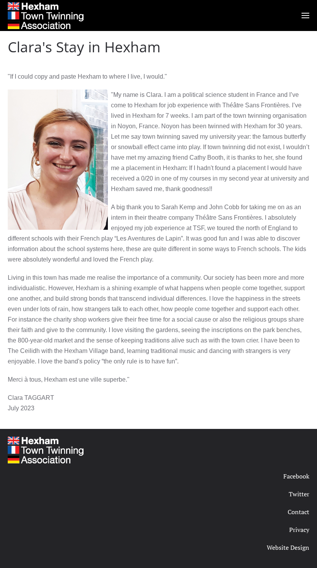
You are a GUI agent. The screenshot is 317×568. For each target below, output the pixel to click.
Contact (298, 512)
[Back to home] (46, 15)
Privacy (299, 529)
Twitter (299, 494)
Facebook (296, 476)
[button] (305, 15)
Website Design (288, 547)
